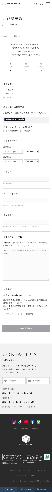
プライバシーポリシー (15, 314)
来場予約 (27, 489)
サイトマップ (40, 470)
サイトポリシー (29, 470)
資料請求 (10, 489)
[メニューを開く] (48, 3)
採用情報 (35, 429)
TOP (15, 429)
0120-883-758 (20, 393)
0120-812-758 (21, 402)
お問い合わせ (45, 489)
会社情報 (24, 429)
